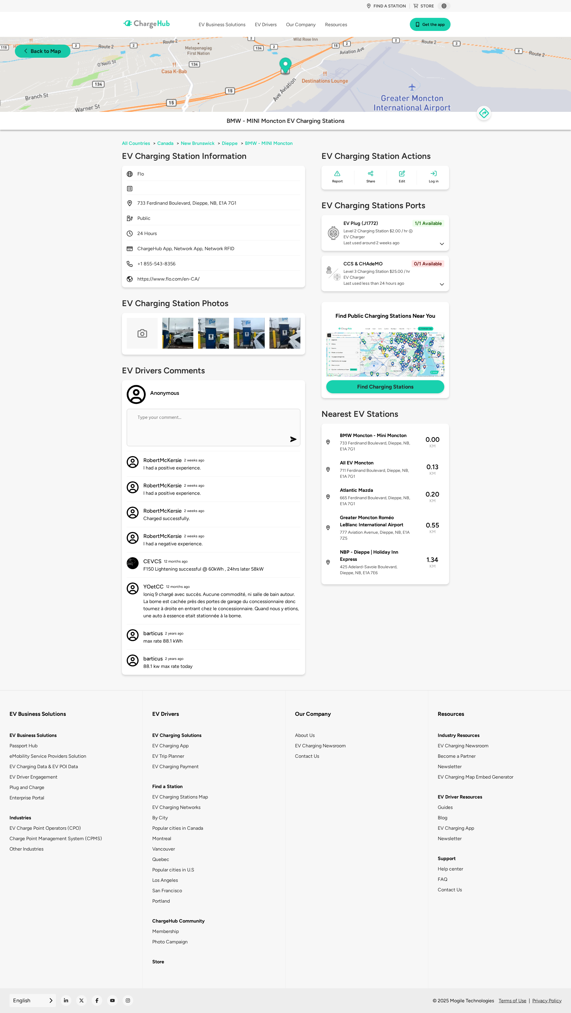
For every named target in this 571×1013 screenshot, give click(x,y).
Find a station (390, 6)
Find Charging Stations (385, 386)
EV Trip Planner (168, 756)
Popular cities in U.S (173, 870)
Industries (20, 818)
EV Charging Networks (176, 807)
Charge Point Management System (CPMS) (56, 838)
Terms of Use (512, 1000)
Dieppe (230, 143)
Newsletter (450, 766)
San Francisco (167, 890)
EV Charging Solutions (176, 735)
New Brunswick (197, 143)
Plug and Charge (27, 787)
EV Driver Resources (460, 797)
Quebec (160, 859)
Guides (445, 807)
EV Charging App (170, 746)
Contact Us (307, 756)
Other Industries (26, 849)
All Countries (136, 143)
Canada (165, 143)
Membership (165, 931)
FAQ (442, 879)
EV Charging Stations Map (180, 797)
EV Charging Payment (175, 766)
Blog (442, 818)
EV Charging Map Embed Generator (475, 777)
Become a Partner (457, 756)
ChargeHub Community (178, 921)
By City (160, 818)
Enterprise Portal (27, 798)
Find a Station (167, 786)
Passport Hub (23, 746)
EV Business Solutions (33, 735)
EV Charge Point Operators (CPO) (45, 828)
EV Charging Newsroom (320, 746)
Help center (450, 869)
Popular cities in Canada (177, 828)
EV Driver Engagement (33, 777)
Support (447, 858)
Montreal (161, 838)
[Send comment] (293, 439)
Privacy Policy (546, 1000)
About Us (305, 735)
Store (427, 6)
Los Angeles (165, 880)
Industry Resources (458, 735)
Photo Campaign (170, 942)
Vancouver (163, 849)
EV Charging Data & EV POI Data (44, 766)
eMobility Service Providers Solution (48, 756)
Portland (161, 901)
